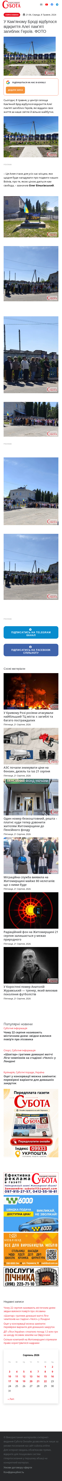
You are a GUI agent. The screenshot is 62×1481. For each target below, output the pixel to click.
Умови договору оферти (18, 1467)
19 (24, 1381)
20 (31, 1381)
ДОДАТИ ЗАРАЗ (15, 90)
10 (9, 1376)
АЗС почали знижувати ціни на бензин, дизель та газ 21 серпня (27, 769)
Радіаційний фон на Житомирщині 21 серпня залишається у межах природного (31, 935)
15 (45, 1376)
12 (24, 1376)
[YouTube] (46, 4)
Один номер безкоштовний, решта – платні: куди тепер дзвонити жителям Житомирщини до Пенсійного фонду (30, 824)
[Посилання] (11, 4)
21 (38, 1381)
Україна (39, 1072)
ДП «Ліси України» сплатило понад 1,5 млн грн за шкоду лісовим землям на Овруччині (31, 1333)
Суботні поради (25, 1072)
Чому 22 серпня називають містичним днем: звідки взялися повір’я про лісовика (27, 1036)
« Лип (11, 1399)
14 (38, 1376)
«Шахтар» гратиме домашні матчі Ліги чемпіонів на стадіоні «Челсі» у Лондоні (30, 1057)
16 (52, 1376)
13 (31, 1376)
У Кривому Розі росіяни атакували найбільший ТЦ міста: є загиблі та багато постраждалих (28, 716)
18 (16, 1381)
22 (45, 1381)
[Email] (41, 4)
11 (16, 1376)
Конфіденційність (14, 1472)
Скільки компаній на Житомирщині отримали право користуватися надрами (30, 1341)
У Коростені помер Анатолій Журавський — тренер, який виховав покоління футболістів (30, 990)
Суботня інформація (15, 1028)
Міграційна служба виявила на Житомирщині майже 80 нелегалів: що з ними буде (29, 881)
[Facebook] (52, 4)
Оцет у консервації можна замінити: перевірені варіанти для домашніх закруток (30, 1079)
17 (9, 1381)
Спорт (7, 1050)
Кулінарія (9, 1072)
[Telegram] (57, 4)
